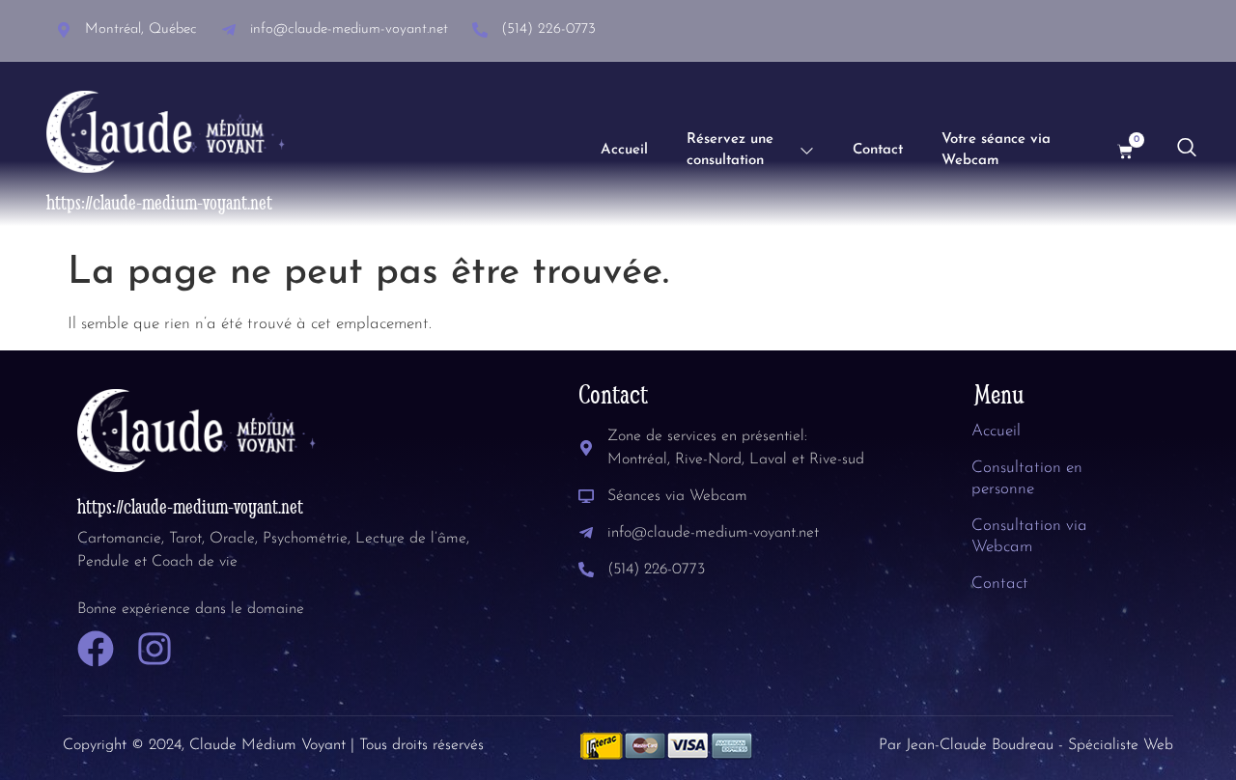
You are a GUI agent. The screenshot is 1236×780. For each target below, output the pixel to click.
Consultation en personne (1026, 478)
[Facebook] (95, 648)
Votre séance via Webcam (996, 150)
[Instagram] (154, 648)
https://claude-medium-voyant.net (159, 202)
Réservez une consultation (730, 150)
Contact (878, 150)
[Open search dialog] (1186, 151)
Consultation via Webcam (1029, 536)
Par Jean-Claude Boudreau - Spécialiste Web (1026, 745)
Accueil (624, 150)
